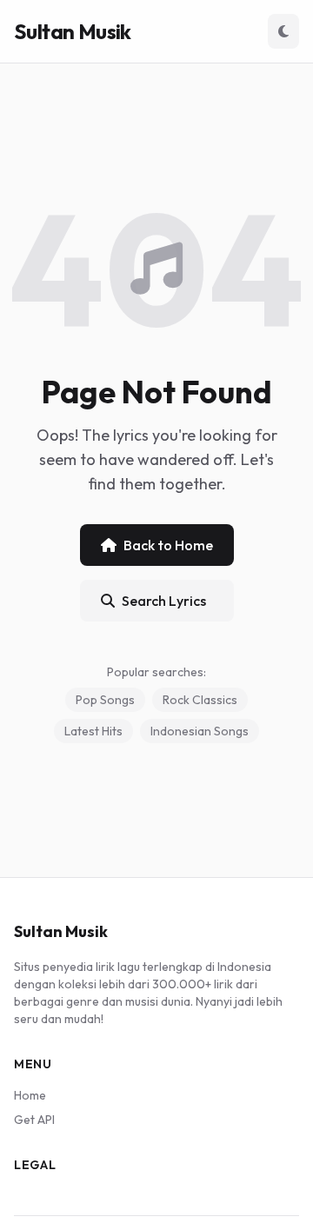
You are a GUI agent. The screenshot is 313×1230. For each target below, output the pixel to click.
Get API (34, 1119)
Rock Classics (200, 700)
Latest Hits (93, 731)
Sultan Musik (72, 31)
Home (30, 1095)
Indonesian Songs (199, 731)
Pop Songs (105, 700)
